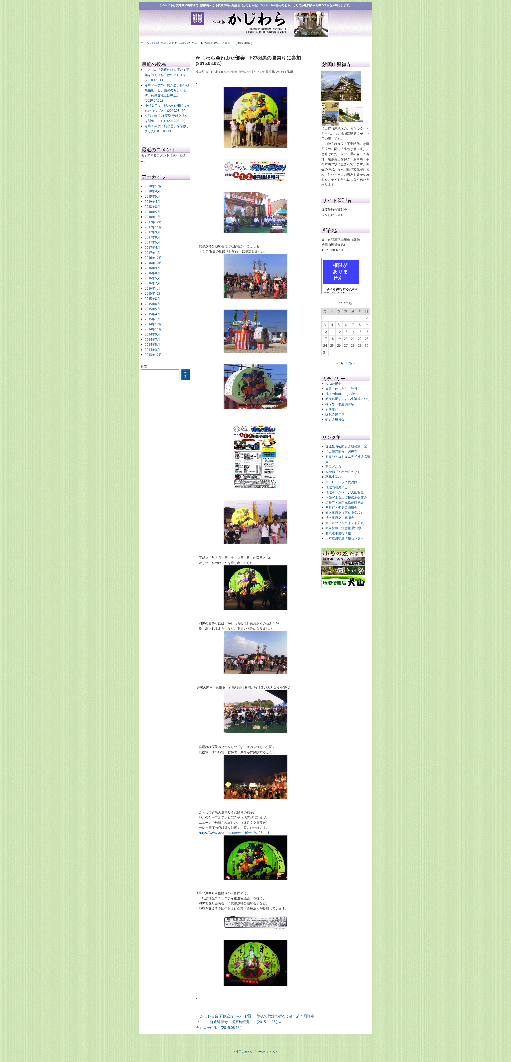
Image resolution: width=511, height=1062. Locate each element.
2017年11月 (153, 227)
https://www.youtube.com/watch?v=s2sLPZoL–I (234, 832)
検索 (144, 366)
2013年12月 (153, 354)
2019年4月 (152, 201)
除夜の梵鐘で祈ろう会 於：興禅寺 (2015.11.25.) (286, 1019)
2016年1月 (152, 288)
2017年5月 (152, 242)
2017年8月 (152, 237)
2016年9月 (152, 268)
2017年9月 (152, 232)
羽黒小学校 (333, 477)
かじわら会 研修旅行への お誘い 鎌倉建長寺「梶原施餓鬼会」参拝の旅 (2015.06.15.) (224, 1022)
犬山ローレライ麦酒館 (341, 482)
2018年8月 (152, 206)
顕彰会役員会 (335, 419)
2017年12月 (153, 222)
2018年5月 (152, 212)
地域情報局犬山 (336, 487)
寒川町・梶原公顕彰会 (341, 507)
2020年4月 (152, 191)
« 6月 (340, 363)
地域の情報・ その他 (252, 71)
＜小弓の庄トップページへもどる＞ (255, 1051)
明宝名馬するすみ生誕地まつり (347, 399)
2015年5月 (152, 309)
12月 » (350, 363)
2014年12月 (153, 324)
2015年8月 (152, 298)
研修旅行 (331, 409)
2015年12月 (153, 293)
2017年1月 (152, 252)
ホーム (145, 43)
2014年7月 (152, 339)
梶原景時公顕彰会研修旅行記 (346, 446)
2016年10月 (153, 263)
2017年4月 (152, 247)
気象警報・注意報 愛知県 (343, 528)
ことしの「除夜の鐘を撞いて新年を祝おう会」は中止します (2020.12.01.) (167, 74)
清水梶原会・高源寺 (339, 518)
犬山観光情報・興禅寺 (342, 451)
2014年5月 (152, 344)
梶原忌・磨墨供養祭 (339, 404)
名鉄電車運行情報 (338, 533)
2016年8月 (152, 273)
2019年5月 (152, 196)
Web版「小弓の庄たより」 (344, 472)
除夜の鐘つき (335, 414)
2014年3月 (152, 349)
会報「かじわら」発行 (341, 388)
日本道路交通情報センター (344, 538)
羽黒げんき (333, 466)
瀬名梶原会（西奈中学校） (344, 513)
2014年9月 (152, 334)
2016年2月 (152, 283)
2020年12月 (153, 186)
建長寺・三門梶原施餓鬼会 (344, 502)
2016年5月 (152, 278)
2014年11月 (153, 329)
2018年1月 (152, 217)
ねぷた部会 (159, 43)
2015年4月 (152, 314)
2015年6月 (152, 304)
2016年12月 (153, 257)
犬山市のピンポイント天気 (344, 523)
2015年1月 (152, 319)
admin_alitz (212, 71)
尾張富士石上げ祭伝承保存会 (346, 497)
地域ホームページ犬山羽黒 (344, 492)
